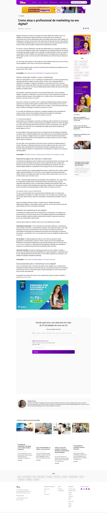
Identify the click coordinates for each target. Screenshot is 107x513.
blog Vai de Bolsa (26, 277)
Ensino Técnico (85, 67)
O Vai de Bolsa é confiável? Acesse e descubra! (79, 447)
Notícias (86, 72)
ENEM (76, 64)
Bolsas (76, 61)
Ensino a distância (83, 64)
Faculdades (45, 2)
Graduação (77, 70)
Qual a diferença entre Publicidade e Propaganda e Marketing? (41, 73)
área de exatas (20, 244)
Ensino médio (77, 67)
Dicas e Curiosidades (83, 61)
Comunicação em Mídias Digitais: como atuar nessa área (39, 259)
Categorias (34, 2)
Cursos (39, 2)
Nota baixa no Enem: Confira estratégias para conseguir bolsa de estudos (82, 163)
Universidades (85, 75)
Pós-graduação (77, 75)
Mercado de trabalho (79, 72)
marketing (19, 50)
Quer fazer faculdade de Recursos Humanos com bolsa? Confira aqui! (82, 119)
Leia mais (77, 174)
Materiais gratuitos (53, 2)
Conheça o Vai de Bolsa (64, 2)
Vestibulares (77, 78)
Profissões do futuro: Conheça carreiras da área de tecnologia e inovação (44, 154)
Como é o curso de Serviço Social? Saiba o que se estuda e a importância (82, 127)
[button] (84, 28)
